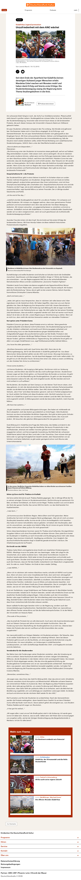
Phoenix (22, 873)
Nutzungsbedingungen (10, 864)
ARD (10, 873)
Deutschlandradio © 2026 (12, 876)
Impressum (5, 867)
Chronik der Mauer (39, 873)
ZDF (15, 873)
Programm (28, 10)
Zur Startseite (11, 824)
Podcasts (53, 10)
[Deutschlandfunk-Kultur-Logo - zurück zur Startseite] (40, 4)
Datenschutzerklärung (10, 861)
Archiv (19, 20)
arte (28, 873)
